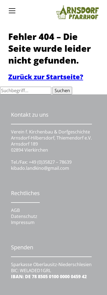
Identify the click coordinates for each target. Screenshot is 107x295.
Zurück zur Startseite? (45, 76)
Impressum (23, 222)
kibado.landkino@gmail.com (40, 168)
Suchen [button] (62, 91)
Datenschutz (24, 216)
